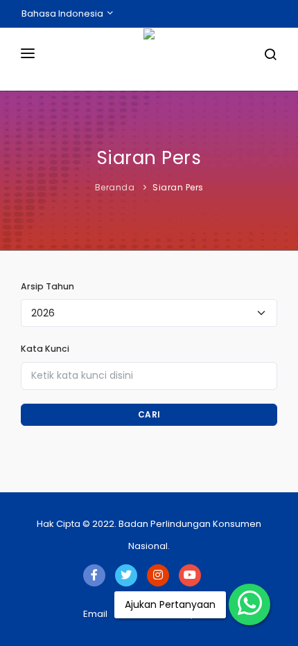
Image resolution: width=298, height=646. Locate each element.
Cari (149, 414)
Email (95, 613)
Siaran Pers (178, 187)
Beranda (115, 187)
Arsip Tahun (47, 286)
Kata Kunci (45, 349)
